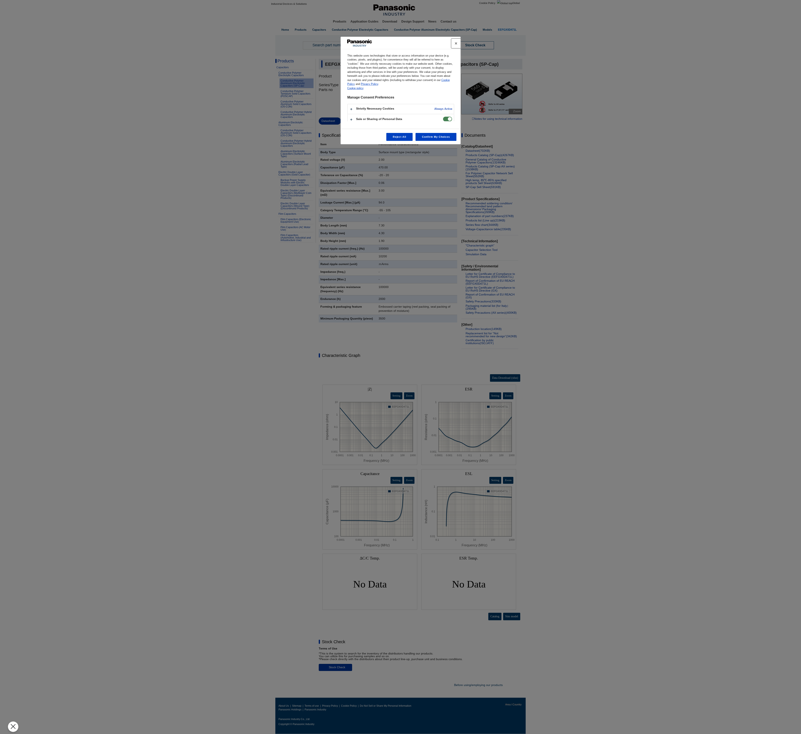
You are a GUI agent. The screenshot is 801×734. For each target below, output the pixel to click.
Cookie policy (355, 88)
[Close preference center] (456, 43)
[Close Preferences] (13, 726)
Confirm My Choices (436, 136)
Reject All (399, 136)
